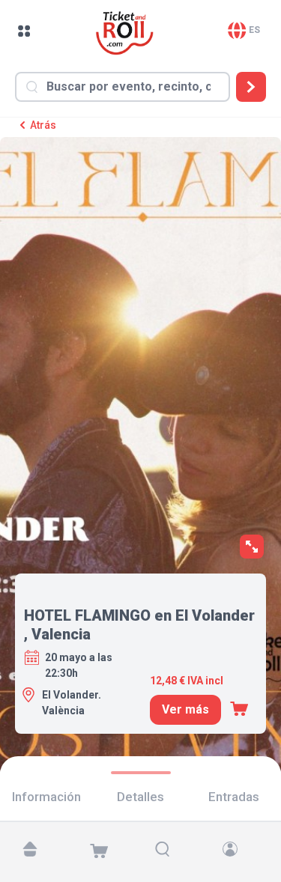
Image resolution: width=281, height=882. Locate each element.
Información (46, 796)
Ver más (185, 709)
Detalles (140, 796)
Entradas (233, 796)
